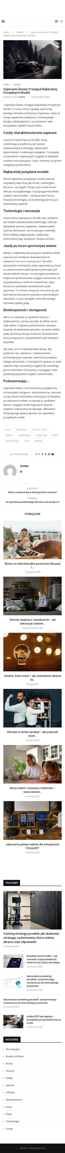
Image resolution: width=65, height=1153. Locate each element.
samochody (24, 435)
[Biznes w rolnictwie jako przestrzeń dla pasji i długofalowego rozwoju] (32, 540)
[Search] (61, 21)
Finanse (10, 1070)
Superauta (8, 139)
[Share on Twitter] (45, 454)
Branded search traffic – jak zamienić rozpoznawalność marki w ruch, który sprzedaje (43, 959)
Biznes (9, 1063)
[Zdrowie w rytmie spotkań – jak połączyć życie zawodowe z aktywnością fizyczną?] (32, 708)
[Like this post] (39, 454)
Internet (10, 1085)
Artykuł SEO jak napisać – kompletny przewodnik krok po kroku (44, 1019)
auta (8, 429)
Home (6, 32)
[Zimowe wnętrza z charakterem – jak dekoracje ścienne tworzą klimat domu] (32, 596)
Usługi (9, 1128)
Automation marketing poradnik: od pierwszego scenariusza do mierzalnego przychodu (42, 981)
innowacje (21, 429)
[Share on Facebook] (42, 454)
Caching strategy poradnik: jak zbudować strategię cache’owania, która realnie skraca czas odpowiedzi (31, 938)
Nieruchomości (14, 1099)
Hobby (19, 32)
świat (55, 435)
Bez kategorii (13, 1049)
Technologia (12, 1121)
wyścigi (38, 441)
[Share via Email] (53, 454)
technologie (12, 441)
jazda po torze (39, 429)
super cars (41, 435)
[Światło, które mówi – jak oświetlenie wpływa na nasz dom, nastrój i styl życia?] (32, 652)
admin (22, 96)
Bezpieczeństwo (15, 1056)
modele (9, 435)
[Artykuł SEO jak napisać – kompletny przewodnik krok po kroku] (13, 1021)
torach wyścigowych (30, 261)
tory (26, 441)
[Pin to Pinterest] (49, 454)
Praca (9, 1106)
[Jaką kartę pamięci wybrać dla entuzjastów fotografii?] (32, 820)
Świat (9, 1114)
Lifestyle (10, 1092)
